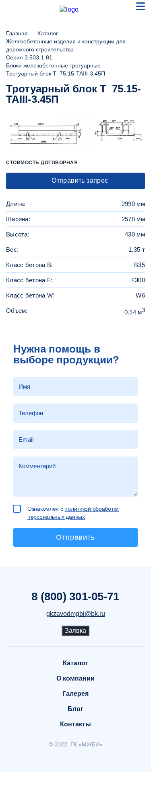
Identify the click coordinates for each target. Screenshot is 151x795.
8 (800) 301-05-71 (75, 596)
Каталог (75, 663)
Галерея (75, 693)
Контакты (75, 724)
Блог (75, 708)
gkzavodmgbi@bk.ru (75, 613)
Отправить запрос (79, 180)
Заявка (75, 630)
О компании (75, 678)
